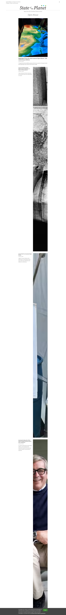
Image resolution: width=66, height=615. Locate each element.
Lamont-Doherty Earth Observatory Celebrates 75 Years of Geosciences (24, 69)
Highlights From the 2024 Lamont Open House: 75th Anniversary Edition (32, 59)
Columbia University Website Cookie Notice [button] (38, 613)
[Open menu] (59, 2)
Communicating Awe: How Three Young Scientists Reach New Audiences (24, 441)
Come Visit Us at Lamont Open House (25, 254)
